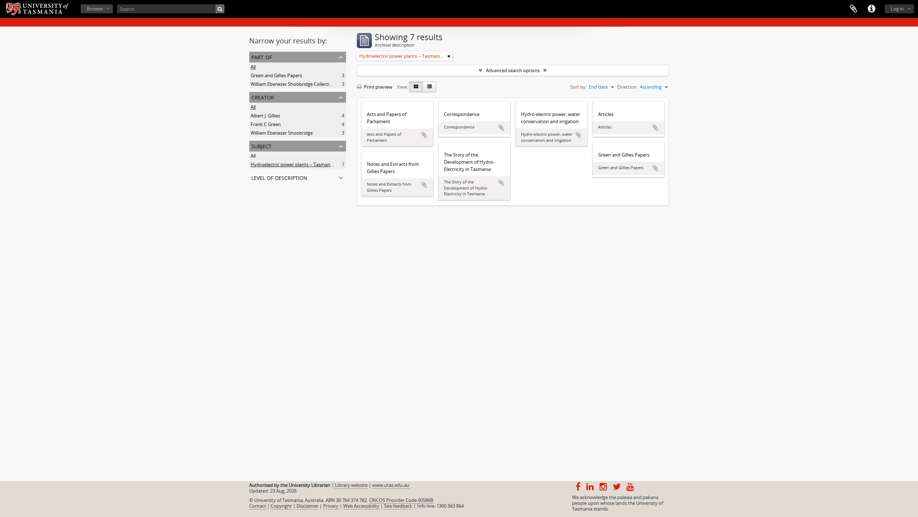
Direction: (627, 87)
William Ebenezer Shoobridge (282, 133)
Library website (351, 485)
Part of (261, 56)
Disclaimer (307, 506)
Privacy (331, 506)
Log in (897, 8)
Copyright (281, 506)
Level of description (279, 177)
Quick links (871, 9)
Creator (262, 97)
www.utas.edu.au (390, 485)
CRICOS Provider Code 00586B (401, 500)
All (253, 67)
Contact (257, 506)
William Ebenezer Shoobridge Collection (293, 84)
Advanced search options (513, 70)
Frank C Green (266, 124)
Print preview (377, 87)
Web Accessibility (361, 506)
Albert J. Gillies (265, 115)
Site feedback (398, 506)
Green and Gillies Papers (276, 75)
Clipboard (853, 9)
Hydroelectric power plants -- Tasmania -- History (303, 164)
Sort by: (578, 87)
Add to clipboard (424, 135)
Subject (261, 145)
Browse (95, 8)
